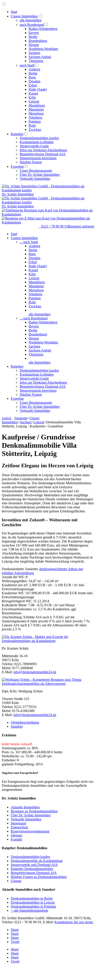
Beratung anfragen (81, 226)
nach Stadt (27, 65)
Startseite (21, 418)
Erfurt (33, 85)
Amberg (34, 69)
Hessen (34, 45)
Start (14, 12)
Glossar (16, 881)
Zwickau (35, 129)
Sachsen (34, 53)
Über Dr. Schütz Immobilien (40, 174)
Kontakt (16, 839)
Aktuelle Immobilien (25, 807)
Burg (32, 77)
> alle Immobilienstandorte (29, 910)
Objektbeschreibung (25, 722)
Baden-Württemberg (43, 29)
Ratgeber (17, 134)
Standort (17, 726)
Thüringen (36, 61)
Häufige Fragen (31, 162)
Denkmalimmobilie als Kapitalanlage (37, 861)
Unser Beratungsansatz (36, 170)
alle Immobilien (31, 20)
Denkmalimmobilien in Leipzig (33, 902)
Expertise (17, 166)
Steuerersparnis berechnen (38, 158)
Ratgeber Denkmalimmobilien (32, 869)
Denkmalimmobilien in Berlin (32, 898)
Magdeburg (37, 105)
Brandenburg (38, 41)
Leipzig (34, 101)
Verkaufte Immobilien (35, 178)
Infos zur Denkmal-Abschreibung (43, 150)
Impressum (18, 823)
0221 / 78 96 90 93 (53, 226)
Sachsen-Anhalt (40, 57)
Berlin (33, 37)
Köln (32, 97)
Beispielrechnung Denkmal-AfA (43, 154)
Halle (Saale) (38, 89)
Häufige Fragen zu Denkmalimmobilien (39, 877)
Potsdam (35, 121)
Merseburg (36, 113)
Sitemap (16, 835)
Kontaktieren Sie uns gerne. (74, 922)
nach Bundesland (32, 25)
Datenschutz (19, 827)
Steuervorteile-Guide (34, 146)
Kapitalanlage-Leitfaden (37, 142)
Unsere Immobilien (24, 16)
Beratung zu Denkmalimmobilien (34, 811)
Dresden (34, 81)
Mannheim (36, 109)
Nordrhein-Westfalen (43, 49)
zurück (6, 418)
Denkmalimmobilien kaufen (39, 138)
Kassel (33, 93)
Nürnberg (35, 117)
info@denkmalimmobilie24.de (34, 672)
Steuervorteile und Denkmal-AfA (34, 865)
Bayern (34, 33)
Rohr (32, 125)
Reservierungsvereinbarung (30, 831)
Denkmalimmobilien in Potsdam (33, 906)
